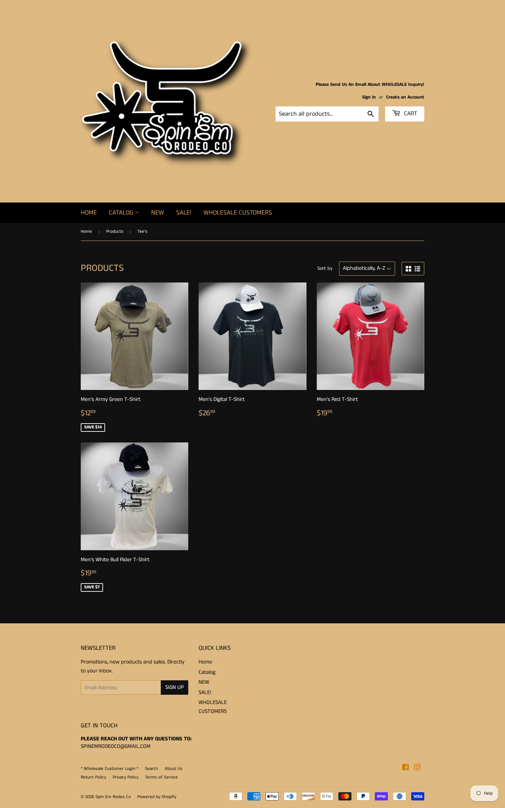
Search (151, 768)
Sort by (325, 268)
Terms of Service (161, 777)
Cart (409, 113)
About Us (173, 768)
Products (114, 231)
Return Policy (93, 777)
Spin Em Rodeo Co (113, 797)
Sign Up (174, 687)
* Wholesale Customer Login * (109, 768)
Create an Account (405, 97)
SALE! (183, 212)
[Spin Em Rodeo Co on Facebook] (405, 768)
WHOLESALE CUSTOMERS (237, 212)
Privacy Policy (125, 777)
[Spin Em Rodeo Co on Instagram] (417, 768)
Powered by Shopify (156, 797)
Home (89, 212)
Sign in (369, 97)
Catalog (122, 212)
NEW (157, 212)
